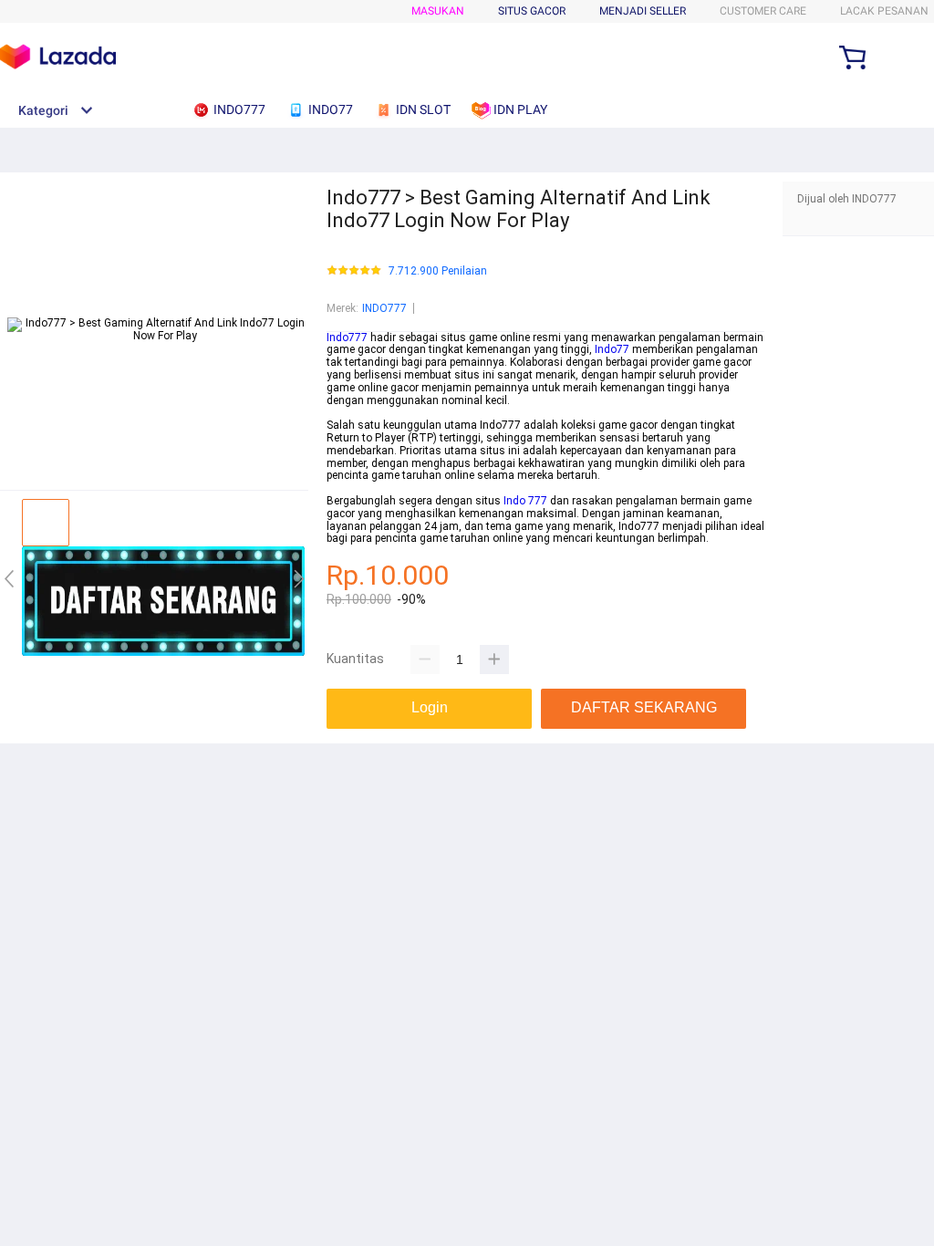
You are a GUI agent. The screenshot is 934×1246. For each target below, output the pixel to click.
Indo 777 (525, 500)
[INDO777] (163, 652)
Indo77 (612, 349)
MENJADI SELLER (642, 11)
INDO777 (384, 308)
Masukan (437, 11)
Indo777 (347, 337)
